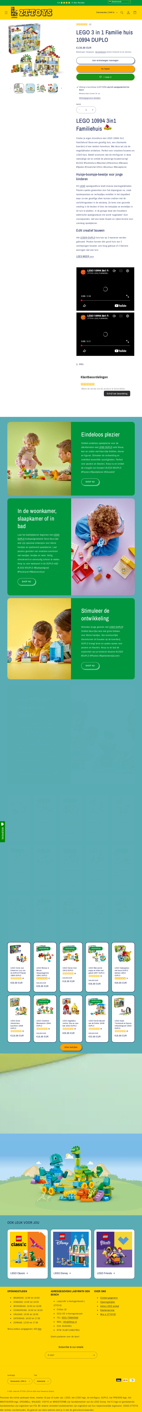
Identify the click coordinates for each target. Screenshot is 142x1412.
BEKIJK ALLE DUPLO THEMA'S (37, 770)
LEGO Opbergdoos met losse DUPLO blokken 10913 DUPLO (122, 972)
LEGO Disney (61, 1273)
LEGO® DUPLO (87, 237)
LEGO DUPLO (105, 447)
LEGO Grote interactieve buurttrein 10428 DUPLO (17, 1024)
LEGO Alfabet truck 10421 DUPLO (70, 821)
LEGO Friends (104, 1273)
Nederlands (116, 2)
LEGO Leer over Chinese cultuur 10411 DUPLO (42, 822)
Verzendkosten (100, 52)
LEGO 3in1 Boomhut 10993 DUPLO (96, 871)
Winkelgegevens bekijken (90, 98)
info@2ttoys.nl (70, 1321)
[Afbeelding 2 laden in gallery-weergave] (30, 88)
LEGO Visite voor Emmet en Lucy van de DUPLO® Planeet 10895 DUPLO (18, 972)
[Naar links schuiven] (10, 88)
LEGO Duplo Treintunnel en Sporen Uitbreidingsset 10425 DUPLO (123, 1024)
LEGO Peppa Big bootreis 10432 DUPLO (121, 923)
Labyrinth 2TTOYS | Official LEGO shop (26, 1391)
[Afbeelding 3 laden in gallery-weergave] (41, 88)
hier (40, 1328)
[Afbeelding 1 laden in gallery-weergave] (19, 88)
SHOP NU (90, 481)
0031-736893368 (70, 1317)
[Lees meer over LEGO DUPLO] (108, 128)
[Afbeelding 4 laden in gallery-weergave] (52, 88)
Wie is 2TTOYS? (108, 1314)
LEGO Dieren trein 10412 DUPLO (70, 969)
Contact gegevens (109, 1297)
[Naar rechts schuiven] (62, 88)
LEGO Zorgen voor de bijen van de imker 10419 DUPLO (123, 822)
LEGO (83, 186)
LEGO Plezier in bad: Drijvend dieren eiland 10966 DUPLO (44, 873)
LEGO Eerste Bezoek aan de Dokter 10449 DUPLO (97, 1023)
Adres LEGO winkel (109, 1306)
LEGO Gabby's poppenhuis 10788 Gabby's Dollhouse (96, 923)
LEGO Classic (17, 1273)
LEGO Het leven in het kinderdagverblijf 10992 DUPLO (122, 873)
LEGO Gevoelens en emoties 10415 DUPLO (70, 923)
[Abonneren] (94, 1355)
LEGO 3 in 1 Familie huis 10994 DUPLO (18, 921)
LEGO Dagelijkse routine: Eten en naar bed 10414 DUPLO (70, 1023)
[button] (6, 12)
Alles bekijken (71, 1047)
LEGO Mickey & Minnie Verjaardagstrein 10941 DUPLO (42, 972)
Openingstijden (107, 1301)
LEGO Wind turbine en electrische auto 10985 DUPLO (18, 822)
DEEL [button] (81, 364)
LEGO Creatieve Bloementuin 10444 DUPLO (43, 1023)
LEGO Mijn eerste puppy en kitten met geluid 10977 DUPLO (96, 970)
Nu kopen (105, 68)
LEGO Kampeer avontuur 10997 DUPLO (42, 923)
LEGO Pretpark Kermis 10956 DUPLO (19, 871)
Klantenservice (107, 1310)
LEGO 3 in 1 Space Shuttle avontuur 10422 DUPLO (96, 822)
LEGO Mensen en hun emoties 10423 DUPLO (71, 873)
